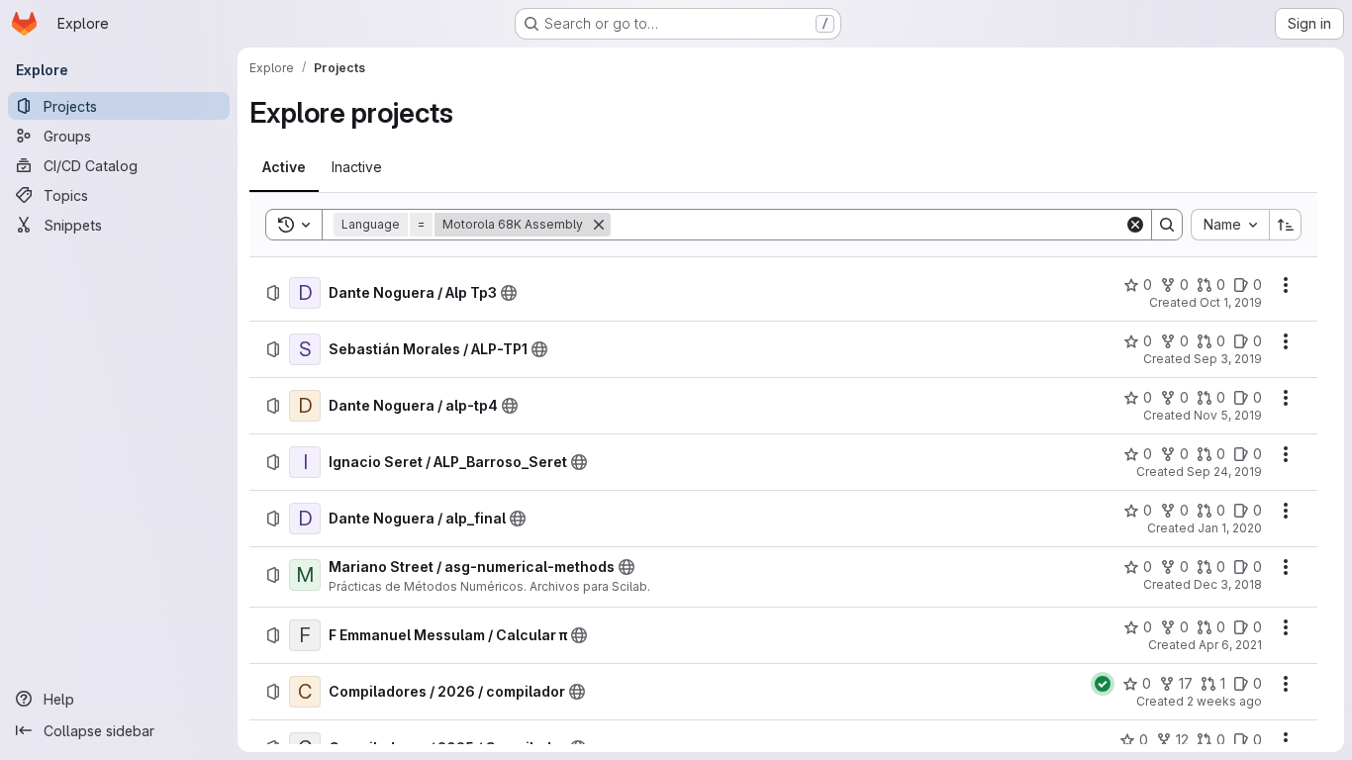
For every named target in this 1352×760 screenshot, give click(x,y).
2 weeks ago (1224, 701)
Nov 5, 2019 (1228, 415)
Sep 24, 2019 (1224, 471)
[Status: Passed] (1102, 684)
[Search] (1167, 224)
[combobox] (1230, 224)
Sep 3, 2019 (1228, 358)
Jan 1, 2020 (1230, 528)
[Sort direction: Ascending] (1286, 224)
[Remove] (599, 225)
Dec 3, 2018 (1228, 584)
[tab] (284, 167)
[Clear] (1135, 225)
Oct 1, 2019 (1231, 302)
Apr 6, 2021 (1230, 644)
